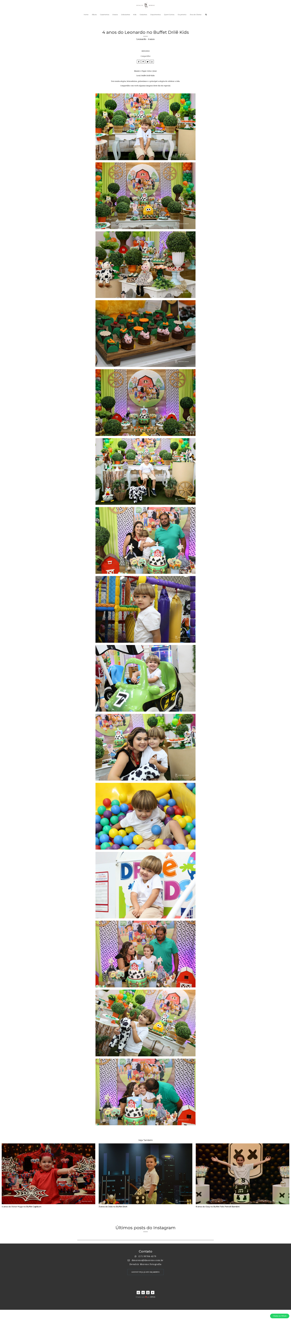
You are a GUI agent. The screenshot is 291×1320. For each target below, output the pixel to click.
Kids (134, 14)
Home (86, 14)
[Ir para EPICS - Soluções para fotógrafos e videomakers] (145, 1296)
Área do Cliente (195, 14)
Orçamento (182, 14)
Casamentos (104, 14)
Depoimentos (155, 14)
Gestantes (143, 14)
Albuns (94, 14)
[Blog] (148, 1292)
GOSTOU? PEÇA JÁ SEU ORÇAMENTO (145, 1272)
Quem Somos (169, 14)
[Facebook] (152, 1292)
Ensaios (115, 14)
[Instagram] (138, 1292)
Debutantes (125, 14)
